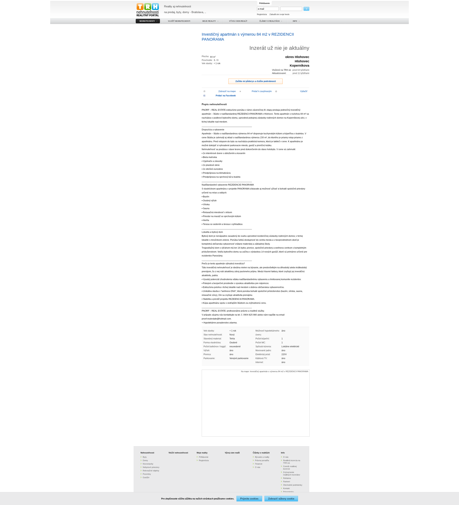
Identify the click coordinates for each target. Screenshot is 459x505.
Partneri (286, 481)
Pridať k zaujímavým (262, 91)
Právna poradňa (262, 460)
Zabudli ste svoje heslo (279, 14)
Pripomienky (288, 492)
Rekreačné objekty (151, 471)
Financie (258, 464)
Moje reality (202, 453)
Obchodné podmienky (292, 485)
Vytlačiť (303, 91)
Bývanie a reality (262, 457)
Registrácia (262, 14)
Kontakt (286, 488)
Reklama (287, 478)
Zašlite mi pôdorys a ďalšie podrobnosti (255, 81)
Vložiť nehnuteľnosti (178, 453)
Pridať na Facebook (226, 95)
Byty (145, 457)
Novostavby (148, 464)
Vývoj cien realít (232, 453)
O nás (257, 467)
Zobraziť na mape (227, 91)
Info (283, 453)
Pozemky (147, 474)
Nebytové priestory (151, 467)
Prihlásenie (203, 457)
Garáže (146, 477)
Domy (145, 460)
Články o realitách (261, 453)
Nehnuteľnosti (147, 453)
